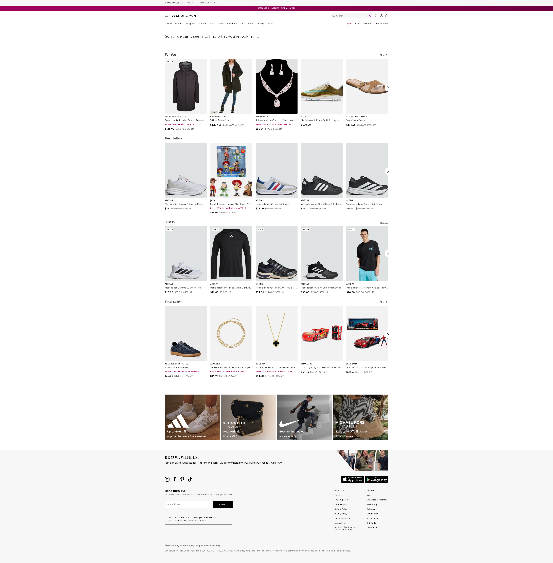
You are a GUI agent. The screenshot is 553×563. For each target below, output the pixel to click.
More (270, 23)
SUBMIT (223, 504)
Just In (168, 23)
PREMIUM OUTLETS (206, 2)
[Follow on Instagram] (167, 480)
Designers (190, 23)
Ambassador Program (377, 499)
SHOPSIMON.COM (173, 2)
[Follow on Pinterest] (182, 480)
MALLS (189, 2)
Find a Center (381, 23)
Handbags (232, 23)
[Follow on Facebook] (175, 480)
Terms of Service (342, 518)
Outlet (357, 23)
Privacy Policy (341, 513)
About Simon (372, 513)
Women (202, 23)
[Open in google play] (376, 481)
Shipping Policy (342, 499)
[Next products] (388, 87)
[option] (186, 95)
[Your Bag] (386, 16)
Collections (372, 509)
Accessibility (340, 523)
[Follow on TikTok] (190, 480)
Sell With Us (372, 527)
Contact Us (339, 495)
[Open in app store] (353, 481)
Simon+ (367, 23)
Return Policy (341, 504)
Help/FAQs (339, 490)
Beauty (261, 23)
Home (251, 23)
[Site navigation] (166, 16)
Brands (178, 23)
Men (212, 23)
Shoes (220, 23)
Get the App (372, 504)
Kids (242, 23)
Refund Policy (341, 509)
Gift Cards (371, 523)
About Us (371, 490)
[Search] (352, 15)
